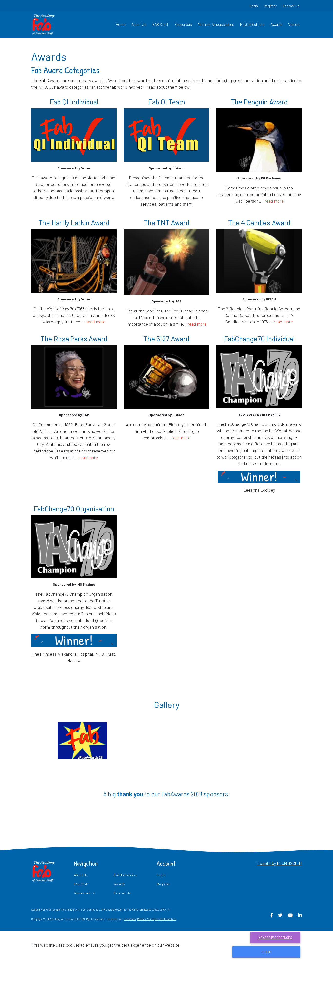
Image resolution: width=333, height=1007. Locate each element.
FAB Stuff (160, 24)
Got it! (266, 952)
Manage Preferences (275, 938)
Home (120, 24)
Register (270, 6)
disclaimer (130, 919)
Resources (183, 24)
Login (253, 6)
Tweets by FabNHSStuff (279, 863)
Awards (276, 24)
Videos (293, 24)
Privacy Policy (145, 919)
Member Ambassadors (216, 24)
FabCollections (252, 24)
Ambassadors (84, 893)
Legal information (165, 919)
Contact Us (291, 6)
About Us (138, 24)
